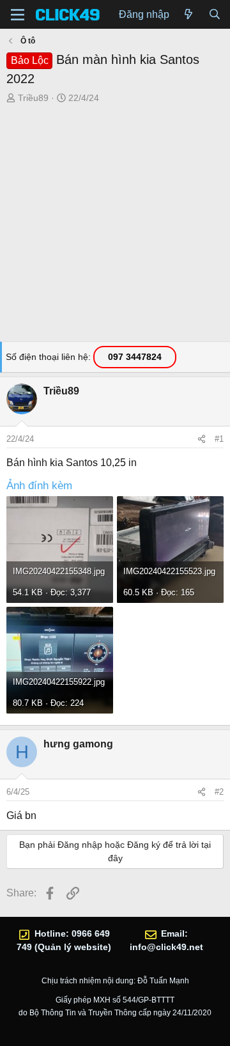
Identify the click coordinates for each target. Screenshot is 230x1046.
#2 (219, 792)
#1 (219, 439)
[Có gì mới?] (189, 14)
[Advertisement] (115, 226)
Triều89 (33, 98)
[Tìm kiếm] (214, 14)
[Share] (201, 439)
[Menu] (18, 14)
